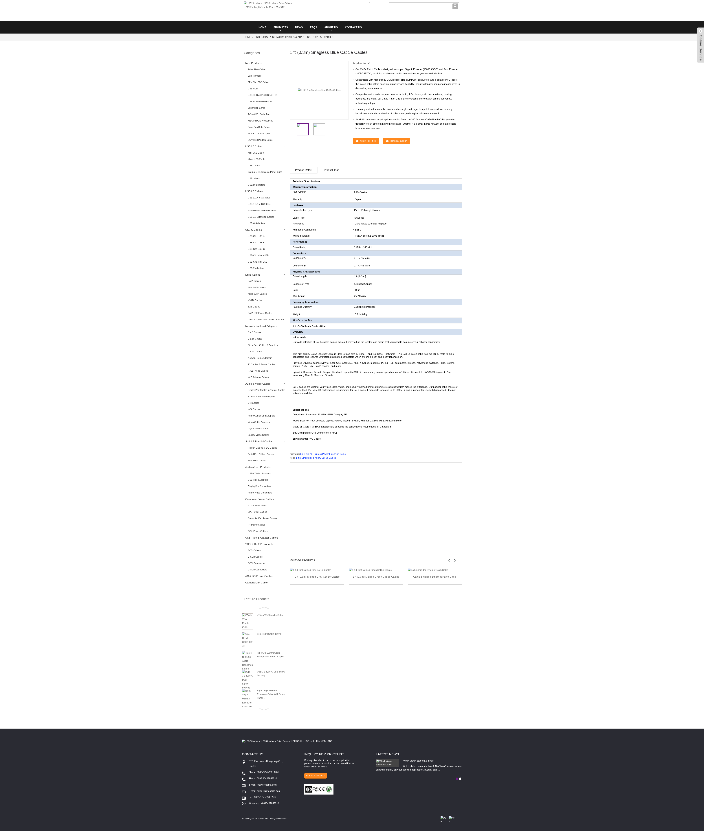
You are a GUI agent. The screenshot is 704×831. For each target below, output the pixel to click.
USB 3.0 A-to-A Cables (259, 197)
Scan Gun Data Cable (259, 127)
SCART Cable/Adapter (259, 133)
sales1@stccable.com (268, 791)
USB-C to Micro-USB (258, 255)
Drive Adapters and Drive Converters (266, 319)
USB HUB (253, 88)
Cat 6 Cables (254, 332)
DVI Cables (253, 403)
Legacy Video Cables (258, 435)
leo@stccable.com (267, 784)
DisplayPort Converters (259, 486)
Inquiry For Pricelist (315, 775)
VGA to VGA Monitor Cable (270, 615)
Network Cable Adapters (260, 358)
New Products (253, 63)
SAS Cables (254, 306)
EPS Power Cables (257, 512)
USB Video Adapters (258, 480)
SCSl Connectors (256, 563)
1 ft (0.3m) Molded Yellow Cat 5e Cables (316, 458)
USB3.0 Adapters (256, 223)
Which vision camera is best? (418, 760)
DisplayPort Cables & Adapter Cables (266, 390)
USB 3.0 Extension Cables (261, 217)
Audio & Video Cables (257, 383)
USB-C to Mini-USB (257, 262)
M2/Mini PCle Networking (260, 120)
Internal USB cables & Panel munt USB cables (265, 175)
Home (262, 27)
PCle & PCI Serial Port (259, 114)
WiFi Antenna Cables (258, 377)
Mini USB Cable (256, 153)
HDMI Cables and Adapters (261, 396)
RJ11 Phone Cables (258, 371)
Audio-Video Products (257, 467)
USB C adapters (256, 268)
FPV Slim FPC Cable (258, 82)
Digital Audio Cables (258, 428)
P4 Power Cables (256, 525)
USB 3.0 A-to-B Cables (259, 204)
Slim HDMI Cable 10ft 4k (269, 634)
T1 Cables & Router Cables (261, 364)
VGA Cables (254, 409)
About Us (331, 27)
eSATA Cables (255, 300)
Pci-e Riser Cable (256, 69)
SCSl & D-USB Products (259, 544)
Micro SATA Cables (257, 294)
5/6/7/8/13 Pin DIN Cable (260, 140)
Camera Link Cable (256, 582)
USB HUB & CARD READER (262, 95)
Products (281, 27)
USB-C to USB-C (256, 249)
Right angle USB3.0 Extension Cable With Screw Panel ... (271, 694)
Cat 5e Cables (324, 37)
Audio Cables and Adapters (261, 415)
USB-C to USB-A (256, 236)
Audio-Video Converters (260, 492)
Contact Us (353, 27)
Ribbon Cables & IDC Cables (262, 448)
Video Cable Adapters (259, 422)
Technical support (398, 141)
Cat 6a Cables (255, 351)
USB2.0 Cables (254, 146)
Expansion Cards (256, 108)
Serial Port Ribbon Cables (261, 454)
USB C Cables (253, 229)
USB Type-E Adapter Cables (261, 537)
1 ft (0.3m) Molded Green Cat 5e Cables (376, 576)
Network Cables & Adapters (291, 37)
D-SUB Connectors (257, 569)
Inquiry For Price (368, 141)
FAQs (313, 27)
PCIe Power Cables (257, 531)
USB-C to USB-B (256, 242)
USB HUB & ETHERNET (260, 101)
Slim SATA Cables (257, 287)
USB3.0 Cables (254, 191)
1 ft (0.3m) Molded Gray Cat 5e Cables (317, 576)
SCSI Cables (254, 550)
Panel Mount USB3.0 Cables (262, 210)
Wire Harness (254, 76)
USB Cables (254, 165)
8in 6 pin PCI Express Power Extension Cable (323, 454)
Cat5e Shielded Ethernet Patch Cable (434, 576)
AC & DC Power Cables (258, 576)
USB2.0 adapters (256, 185)
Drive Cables (252, 274)
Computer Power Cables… (260, 499)
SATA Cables (254, 281)
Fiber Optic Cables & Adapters (263, 345)
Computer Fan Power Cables (262, 518)
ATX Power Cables (257, 505)
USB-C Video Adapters (259, 473)
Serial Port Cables (257, 460)
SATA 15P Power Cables (260, 313)
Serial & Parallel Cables (258, 441)
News (299, 27)
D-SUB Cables (255, 557)
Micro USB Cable (256, 159)
